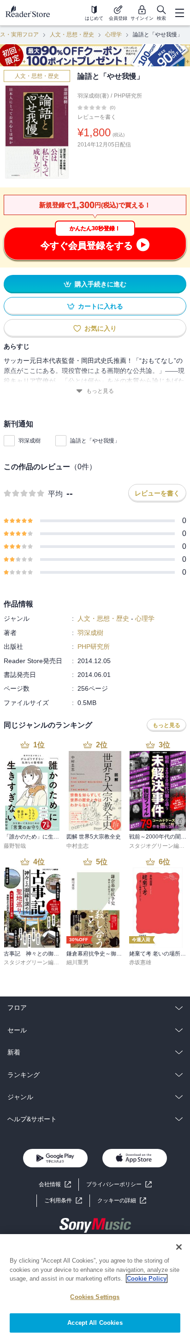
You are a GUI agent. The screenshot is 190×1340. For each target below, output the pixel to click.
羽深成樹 (29, 440)
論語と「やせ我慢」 (95, 440)
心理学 (113, 34)
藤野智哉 (15, 846)
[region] (95, 1287)
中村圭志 (77, 846)
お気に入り (100, 328)
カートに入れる (100, 306)
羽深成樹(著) (93, 96)
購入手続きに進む (100, 284)
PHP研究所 (128, 96)
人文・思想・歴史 (72, 34)
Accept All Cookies (94, 1322)
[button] (122, 1200)
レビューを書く (96, 117)
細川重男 (77, 962)
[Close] (179, 1247)
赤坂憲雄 (140, 962)
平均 (55, 494)
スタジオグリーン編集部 (159, 846)
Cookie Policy (146, 1278)
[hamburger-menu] (179, 12)
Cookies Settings (94, 1296)
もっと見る (100, 391)
